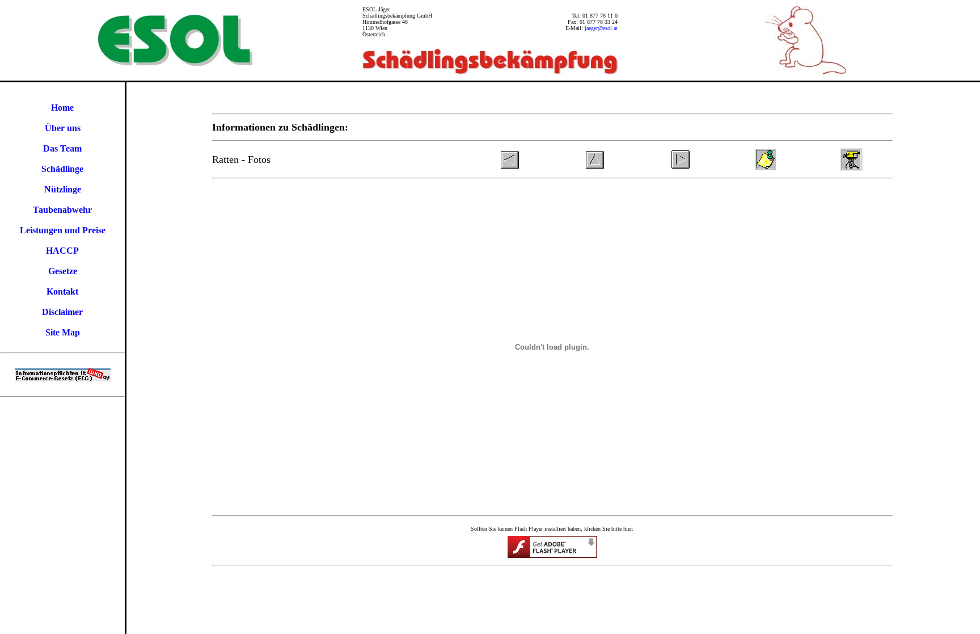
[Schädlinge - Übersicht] (595, 168)
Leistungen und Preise (62, 230)
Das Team (62, 148)
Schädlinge (62, 169)
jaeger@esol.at (601, 28)
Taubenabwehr (62, 210)
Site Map (62, 332)
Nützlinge (62, 189)
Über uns (63, 128)
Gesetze (62, 271)
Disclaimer (62, 312)
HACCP (62, 250)
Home (62, 107)
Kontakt (62, 291)
